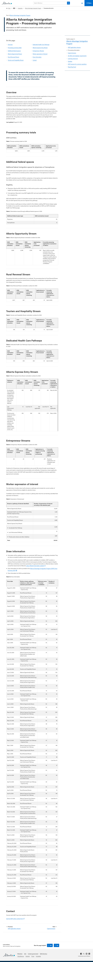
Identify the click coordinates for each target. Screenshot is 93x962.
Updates (70, 61)
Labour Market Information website (35, 566)
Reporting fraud (72, 67)
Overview (10, 44)
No (57, 945)
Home (9, 8)
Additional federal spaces (14, 51)
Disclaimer (28, 956)
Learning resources (73, 58)
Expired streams (72, 53)
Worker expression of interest (40, 54)
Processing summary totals (15, 47)
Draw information (37, 57)
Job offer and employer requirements (77, 56)
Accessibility (38, 956)
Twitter (84, 954)
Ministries (19, 954)
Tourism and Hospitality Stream (16, 60)
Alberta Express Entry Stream (40, 47)
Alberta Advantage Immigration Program (33, 8)
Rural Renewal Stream (13, 57)
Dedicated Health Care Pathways (41, 44)
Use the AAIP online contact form (14, 918)
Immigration (20, 8)
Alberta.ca (9, 955)
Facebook (81, 954)
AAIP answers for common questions (77, 64)
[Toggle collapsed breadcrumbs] (14, 8)
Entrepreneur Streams (38, 51)
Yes (51, 945)
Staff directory (43, 954)
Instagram (86, 954)
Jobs (25, 954)
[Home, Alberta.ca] (7, 3)
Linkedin (89, 954)
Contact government (33, 954)
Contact (35, 60)
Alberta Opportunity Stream (15, 54)
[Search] (68, 3)
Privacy (32, 956)
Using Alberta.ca (20, 956)
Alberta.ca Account (82, 3)
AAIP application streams (74, 47)
